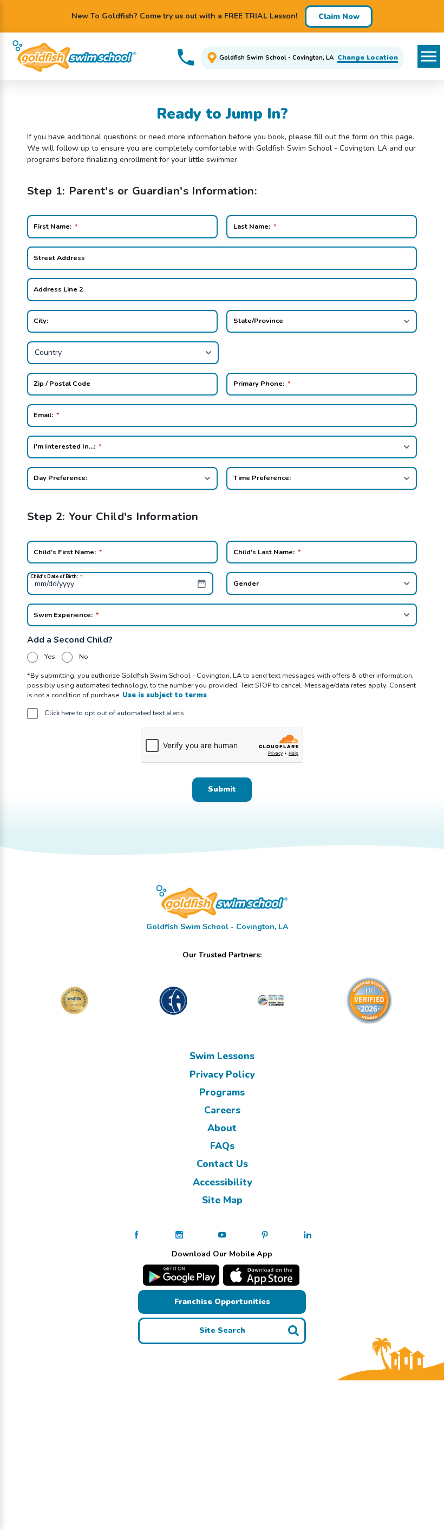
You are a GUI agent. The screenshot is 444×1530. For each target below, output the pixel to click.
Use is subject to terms (164, 694)
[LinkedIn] (307, 1234)
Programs (222, 1092)
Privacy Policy (222, 1074)
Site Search (222, 1330)
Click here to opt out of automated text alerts (114, 712)
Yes (49, 656)
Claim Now (339, 16)
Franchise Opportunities (222, 1301)
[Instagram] (179, 1234)
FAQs (222, 1145)
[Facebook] (136, 1234)
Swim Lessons (222, 1055)
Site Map (222, 1200)
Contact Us (222, 1163)
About (222, 1127)
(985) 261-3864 (186, 57)
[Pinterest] (265, 1234)
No (83, 656)
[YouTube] (222, 1234)
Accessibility (222, 1182)
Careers (222, 1110)
